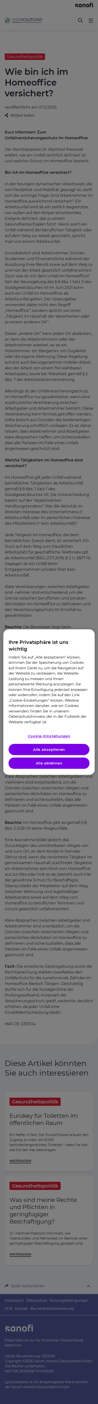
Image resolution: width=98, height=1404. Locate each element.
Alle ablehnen (49, 763)
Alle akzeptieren (49, 749)
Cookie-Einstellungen (49, 736)
